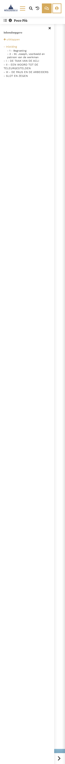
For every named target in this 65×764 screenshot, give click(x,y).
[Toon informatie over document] (10, 20)
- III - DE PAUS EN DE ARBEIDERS (26, 72)
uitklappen (13, 39)
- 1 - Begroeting (16, 50)
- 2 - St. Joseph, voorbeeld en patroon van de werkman (26, 55)
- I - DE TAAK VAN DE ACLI (21, 60)
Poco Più (20, 20)
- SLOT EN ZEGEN (16, 76)
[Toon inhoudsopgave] (5, 20)
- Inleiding (10, 46)
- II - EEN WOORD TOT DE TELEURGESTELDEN (21, 66)
